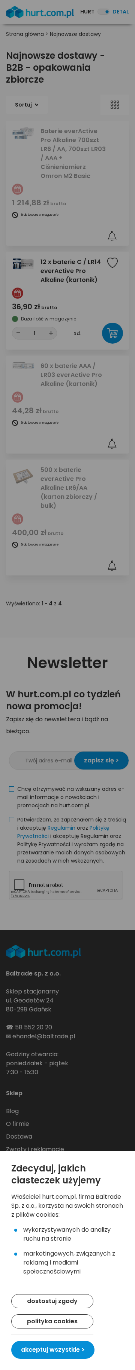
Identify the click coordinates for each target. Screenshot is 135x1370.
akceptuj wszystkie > (53, 1349)
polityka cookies (52, 1321)
